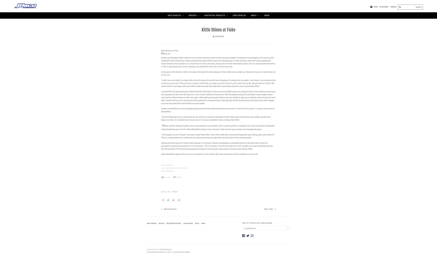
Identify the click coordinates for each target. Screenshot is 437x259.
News (266, 15)
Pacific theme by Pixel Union (156, 252)
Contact (393, 7)
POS (168, 252)
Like (163, 200)
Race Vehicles (174, 15)
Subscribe (219, 36)
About (254, 15)
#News (175, 192)
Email (179, 200)
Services (192, 15)
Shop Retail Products (215, 15)
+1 (173, 200)
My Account (384, 7)
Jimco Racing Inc (166, 249)
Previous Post (170, 209)
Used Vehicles (239, 15)
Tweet (168, 200)
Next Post (269, 209)
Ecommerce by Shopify (182, 252)
